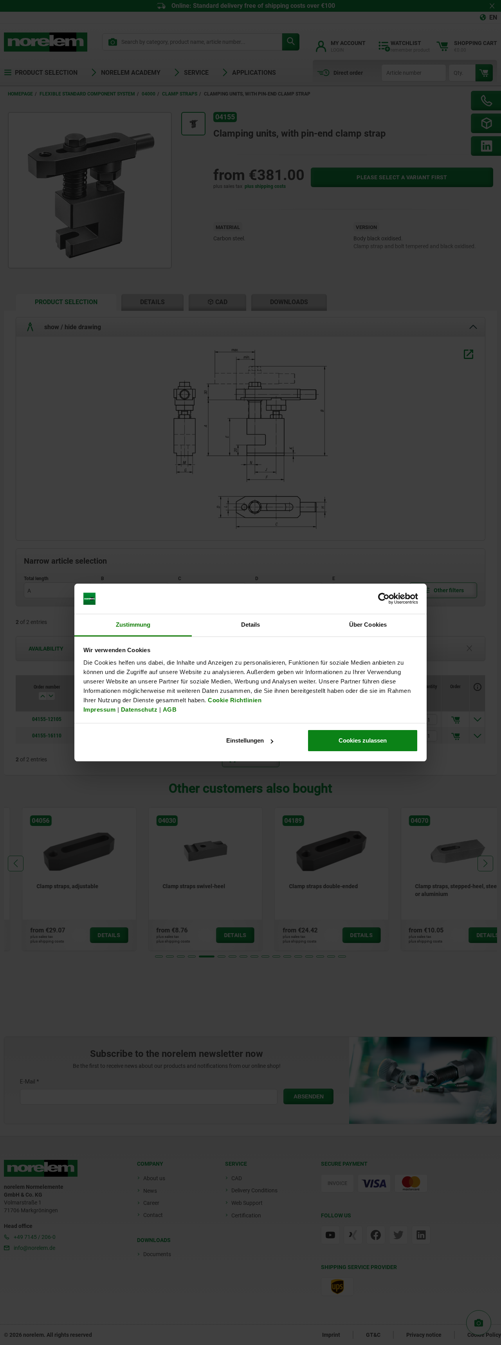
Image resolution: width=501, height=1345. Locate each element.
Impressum (99, 709)
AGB (170, 709)
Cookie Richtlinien (234, 700)
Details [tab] (250, 624)
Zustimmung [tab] (133, 624)
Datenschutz (139, 709)
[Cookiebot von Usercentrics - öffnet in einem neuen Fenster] (384, 599)
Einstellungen (245, 740)
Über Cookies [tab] (368, 624)
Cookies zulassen (363, 740)
